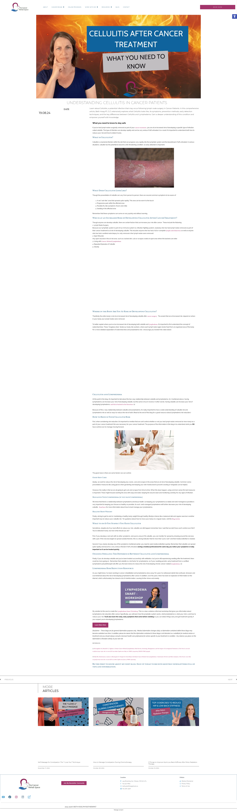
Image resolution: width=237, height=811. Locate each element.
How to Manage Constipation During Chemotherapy (112, 762)
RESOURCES (106, 7)
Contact (126, 7)
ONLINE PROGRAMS (74, 7)
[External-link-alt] (29, 797)
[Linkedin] (22, 797)
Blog (117, 7)
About (45, 7)
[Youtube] (3, 797)
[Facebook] (9, 797)
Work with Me (90, 7)
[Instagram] (16, 797)
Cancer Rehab (56, 7)
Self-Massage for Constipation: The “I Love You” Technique (59, 762)
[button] (234, 16)
